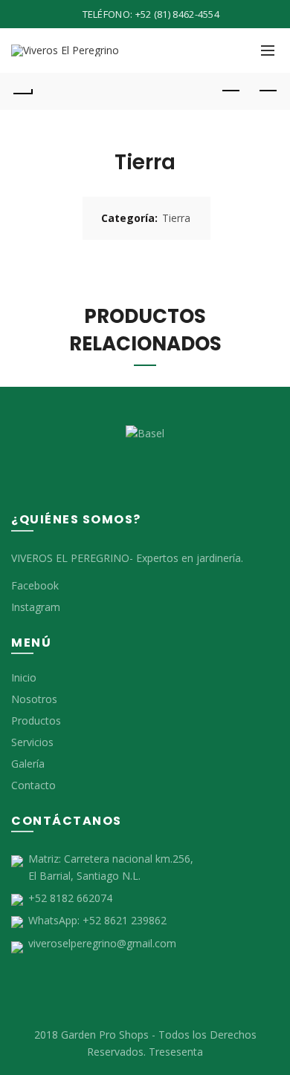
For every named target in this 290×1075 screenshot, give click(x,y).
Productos (36, 720)
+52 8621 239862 (125, 920)
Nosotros (34, 699)
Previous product (230, 91)
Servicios (32, 742)
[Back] (22, 91)
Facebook (35, 585)
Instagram (35, 607)
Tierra (176, 218)
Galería (28, 764)
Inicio (23, 677)
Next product (267, 91)
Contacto (33, 785)
